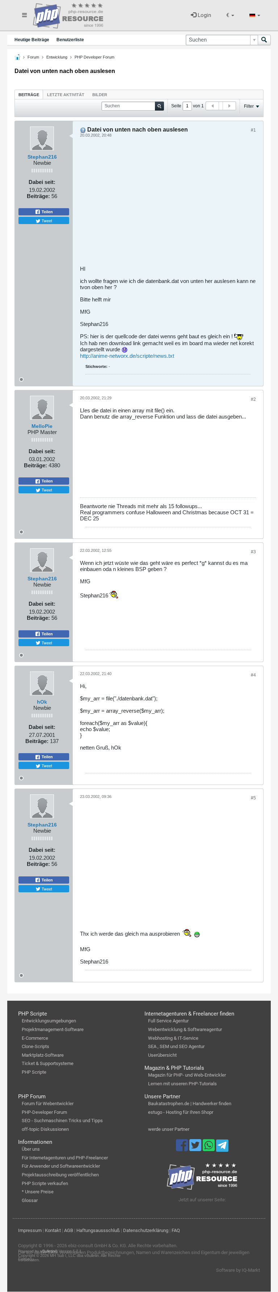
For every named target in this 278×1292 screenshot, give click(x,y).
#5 (253, 797)
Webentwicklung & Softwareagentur (185, 1029)
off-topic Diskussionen (45, 1129)
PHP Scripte (34, 1072)
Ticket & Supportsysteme (47, 1063)
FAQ (176, 1230)
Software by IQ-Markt (238, 1270)
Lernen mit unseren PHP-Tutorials (182, 1083)
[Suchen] (264, 40)
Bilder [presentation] (99, 95)
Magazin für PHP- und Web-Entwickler (187, 1075)
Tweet (46, 220)
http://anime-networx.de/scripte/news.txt (127, 356)
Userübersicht (162, 1055)
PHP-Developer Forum (44, 1112)
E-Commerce (35, 1038)
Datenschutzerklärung (145, 1230)
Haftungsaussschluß (98, 1230)
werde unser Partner (168, 1129)
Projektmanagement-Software (53, 1029)
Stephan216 (42, 157)
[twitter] (196, 1148)
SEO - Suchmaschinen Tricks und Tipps (62, 1120)
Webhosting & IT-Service (173, 1038)
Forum (33, 57)
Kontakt (53, 1230)
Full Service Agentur (168, 1020)
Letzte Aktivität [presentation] (65, 95)
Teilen (47, 212)
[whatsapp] (209, 1148)
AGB (68, 1230)
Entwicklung (56, 57)
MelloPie (41, 426)
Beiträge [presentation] (28, 95)
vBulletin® (49, 1251)
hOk (42, 702)
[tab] (28, 94)
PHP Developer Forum (94, 57)
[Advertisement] (168, 204)
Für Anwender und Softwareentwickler (61, 1166)
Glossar (30, 1200)
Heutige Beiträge (31, 39)
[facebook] (182, 1148)
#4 (253, 675)
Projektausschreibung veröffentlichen (60, 1174)
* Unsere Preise (38, 1191)
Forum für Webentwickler (47, 1103)
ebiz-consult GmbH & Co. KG (97, 1245)
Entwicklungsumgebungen (49, 1020)
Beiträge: (38, 196)
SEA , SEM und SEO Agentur (176, 1046)
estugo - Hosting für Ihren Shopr (180, 1112)
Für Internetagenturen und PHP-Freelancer (65, 1157)
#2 (253, 399)
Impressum (30, 1230)
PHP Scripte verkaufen (45, 1183)
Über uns (31, 1149)
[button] (230, 15)
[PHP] (68, 14)
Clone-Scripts (35, 1046)
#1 (253, 130)
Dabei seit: (42, 182)
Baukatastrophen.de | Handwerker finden (189, 1103)
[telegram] (222, 1147)
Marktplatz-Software (43, 1055)
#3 (253, 551)
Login (203, 15)
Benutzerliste (70, 39)
